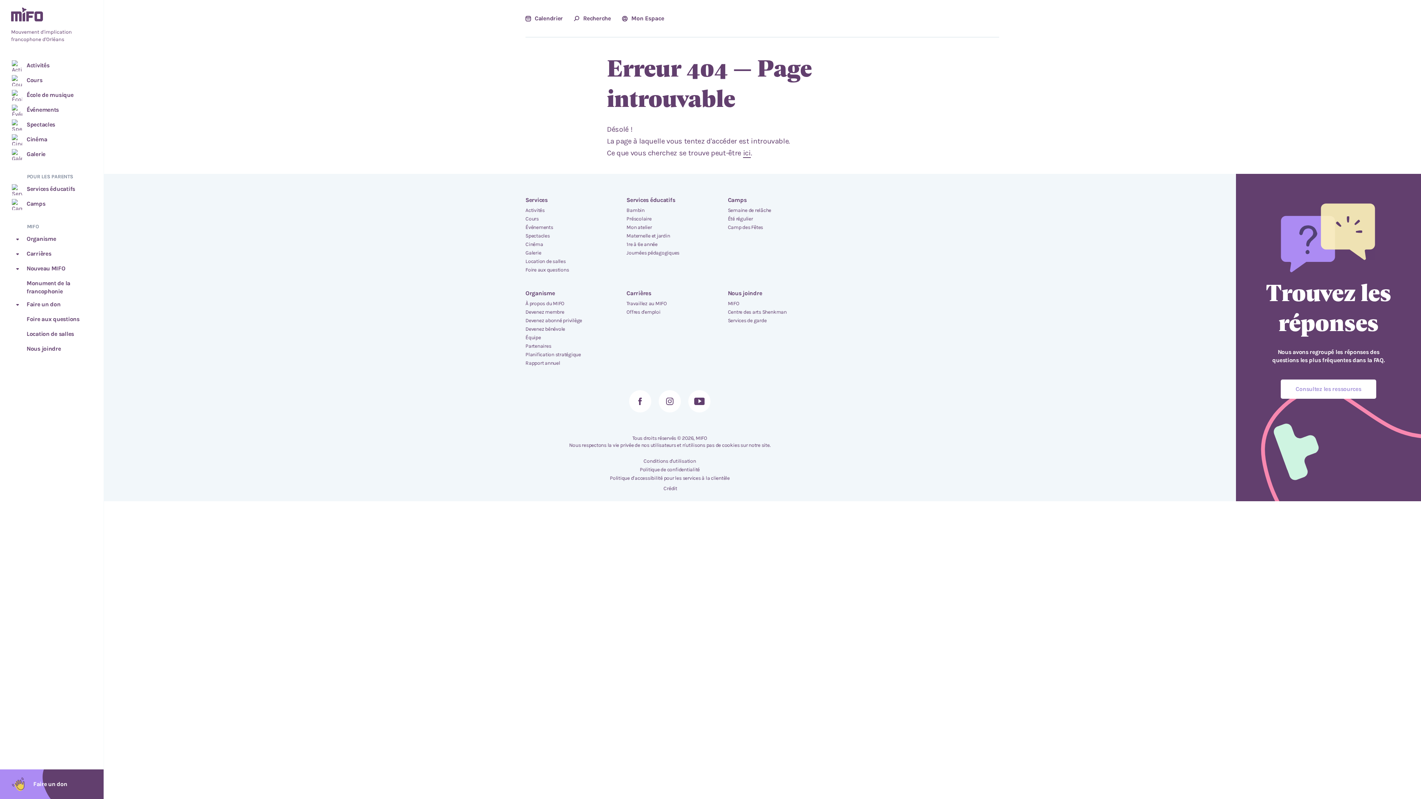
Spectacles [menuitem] (537, 236)
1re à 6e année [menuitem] (642, 244)
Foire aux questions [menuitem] (547, 270)
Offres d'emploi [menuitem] (643, 312)
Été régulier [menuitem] (740, 219)
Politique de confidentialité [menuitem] (670, 469)
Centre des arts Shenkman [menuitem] (757, 312)
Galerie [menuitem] (533, 253)
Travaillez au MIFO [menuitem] (646, 303)
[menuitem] (52, 25)
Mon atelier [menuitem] (639, 227)
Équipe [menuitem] (533, 337)
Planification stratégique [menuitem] (553, 354)
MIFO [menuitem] (733, 303)
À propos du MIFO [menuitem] (544, 303)
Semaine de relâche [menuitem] (750, 210)
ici (747, 153)
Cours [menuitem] (532, 219)
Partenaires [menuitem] (538, 346)
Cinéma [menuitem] (534, 244)
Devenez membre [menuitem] (544, 312)
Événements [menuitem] (539, 227)
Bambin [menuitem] (635, 210)
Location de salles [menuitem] (545, 261)
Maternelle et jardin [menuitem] (648, 236)
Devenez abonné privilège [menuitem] (553, 320)
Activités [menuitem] (535, 210)
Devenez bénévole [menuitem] (545, 329)
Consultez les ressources (1328, 388)
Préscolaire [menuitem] (638, 219)
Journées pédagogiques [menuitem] (652, 253)
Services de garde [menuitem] (747, 320)
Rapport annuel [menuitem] (542, 363)
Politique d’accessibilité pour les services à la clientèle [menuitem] (670, 478)
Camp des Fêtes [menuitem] (745, 227)
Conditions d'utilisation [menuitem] (670, 461)
